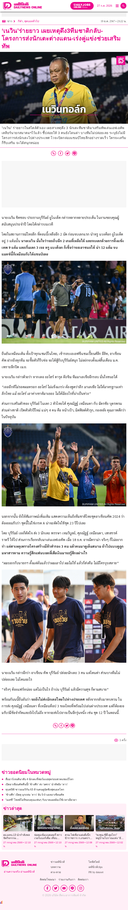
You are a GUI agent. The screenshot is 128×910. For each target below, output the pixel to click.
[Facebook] (61, 725)
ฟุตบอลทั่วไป (31, 21)
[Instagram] (80, 888)
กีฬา (20, 21)
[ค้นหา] (123, 6)
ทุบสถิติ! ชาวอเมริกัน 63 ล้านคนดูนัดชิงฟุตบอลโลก (35, 789)
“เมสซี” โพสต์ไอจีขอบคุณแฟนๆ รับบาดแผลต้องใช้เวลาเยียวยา (41, 799)
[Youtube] (64, 888)
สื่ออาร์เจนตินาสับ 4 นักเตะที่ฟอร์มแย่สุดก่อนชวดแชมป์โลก (40, 779)
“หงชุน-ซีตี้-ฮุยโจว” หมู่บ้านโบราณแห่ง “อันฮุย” (109, 838)
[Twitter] (66, 725)
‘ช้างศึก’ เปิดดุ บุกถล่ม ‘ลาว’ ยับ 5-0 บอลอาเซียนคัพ (35, 794)
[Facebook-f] (47, 888)
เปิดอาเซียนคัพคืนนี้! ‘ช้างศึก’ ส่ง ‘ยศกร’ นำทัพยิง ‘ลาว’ (37, 784)
